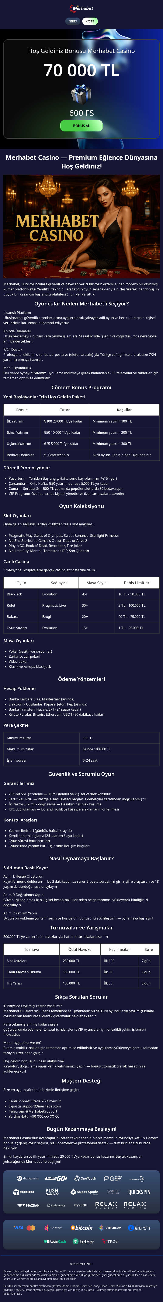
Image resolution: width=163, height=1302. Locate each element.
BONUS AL (81, 125)
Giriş (73, 21)
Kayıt (90, 21)
